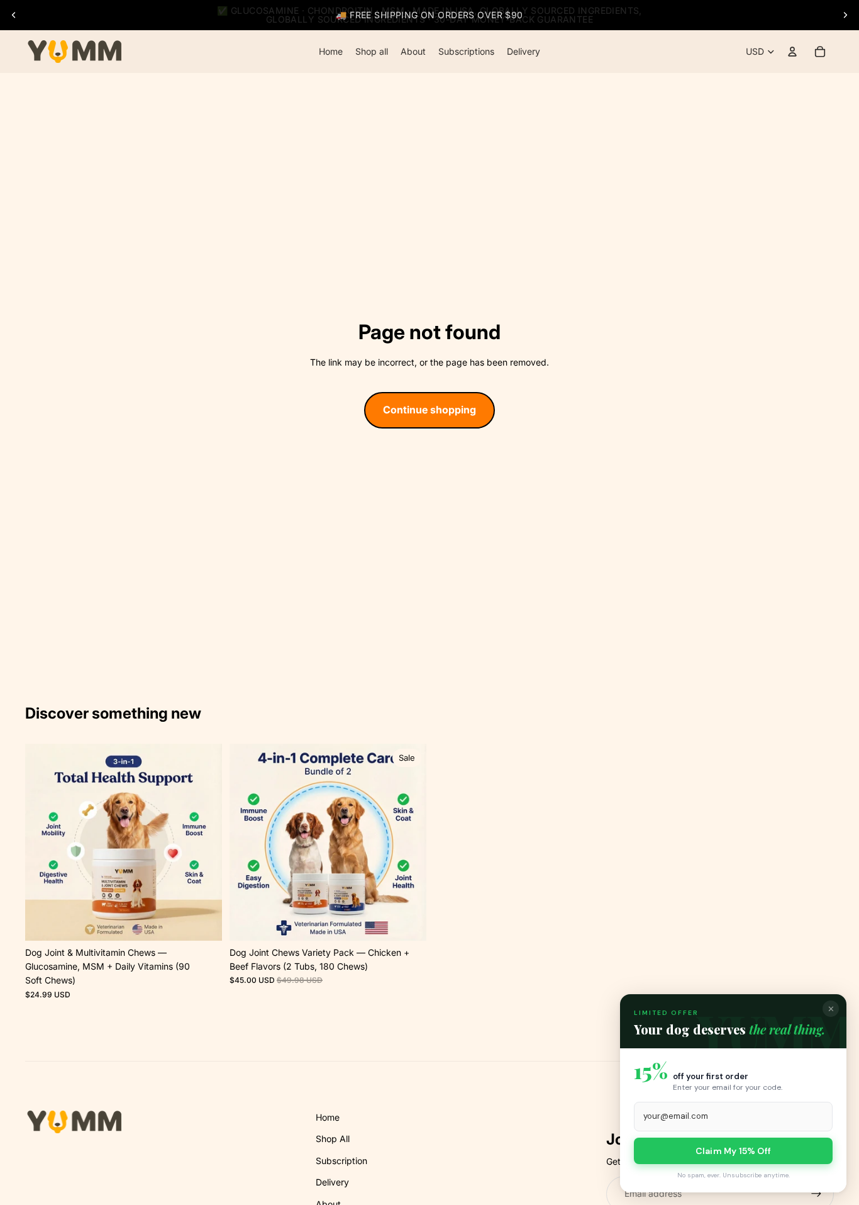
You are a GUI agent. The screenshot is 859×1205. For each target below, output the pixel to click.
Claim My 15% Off (733, 1151)
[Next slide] (845, 15)
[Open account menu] (792, 51)
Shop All (333, 1138)
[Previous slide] (14, 15)
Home (328, 1117)
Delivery (332, 1182)
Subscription (341, 1160)
